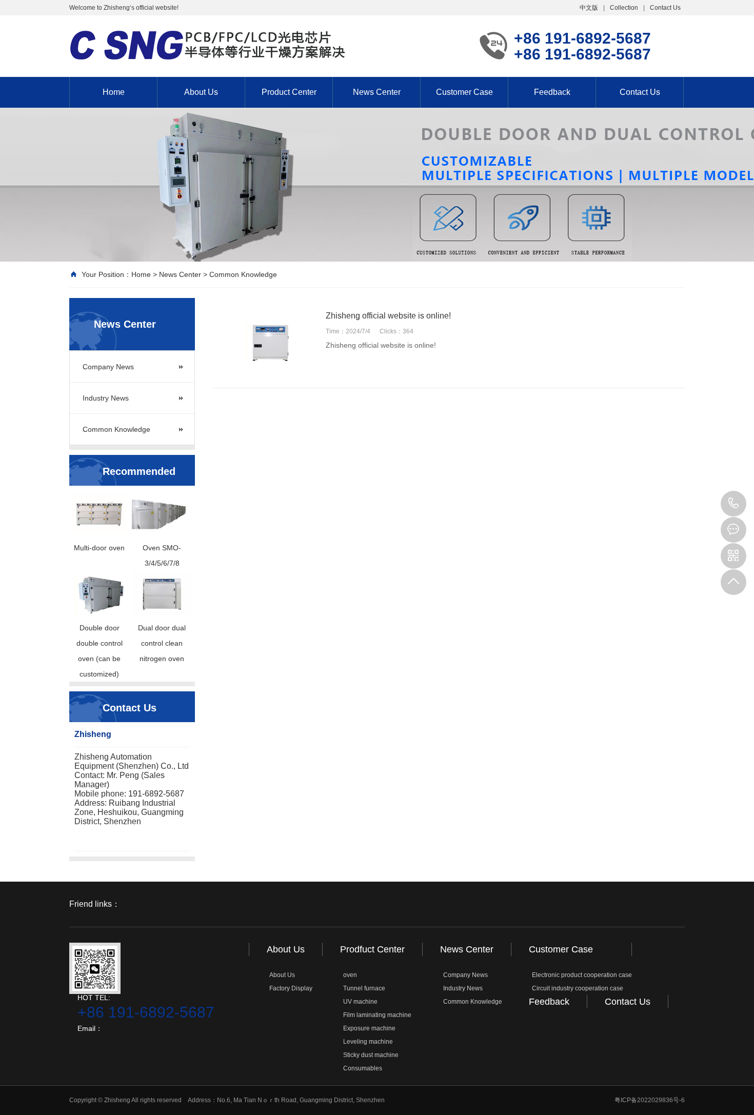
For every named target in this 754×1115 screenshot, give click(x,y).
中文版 (589, 7)
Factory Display (290, 988)
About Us (201, 92)
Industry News (106, 398)
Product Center (289, 92)
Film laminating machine (377, 1015)
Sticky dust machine (371, 1055)
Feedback (552, 92)
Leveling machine (368, 1041)
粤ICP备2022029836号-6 (649, 1100)
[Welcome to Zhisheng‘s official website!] (207, 45)
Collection (624, 7)
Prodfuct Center (372, 949)
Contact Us (665, 7)
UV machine (360, 1001)
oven (350, 975)
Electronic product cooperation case (582, 975)
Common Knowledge (243, 274)
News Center (377, 92)
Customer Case (464, 92)
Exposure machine (369, 1028)
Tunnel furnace (364, 988)
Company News (108, 367)
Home (114, 92)
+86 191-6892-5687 (733, 503)
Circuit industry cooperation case (577, 988)
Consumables (362, 1068)
